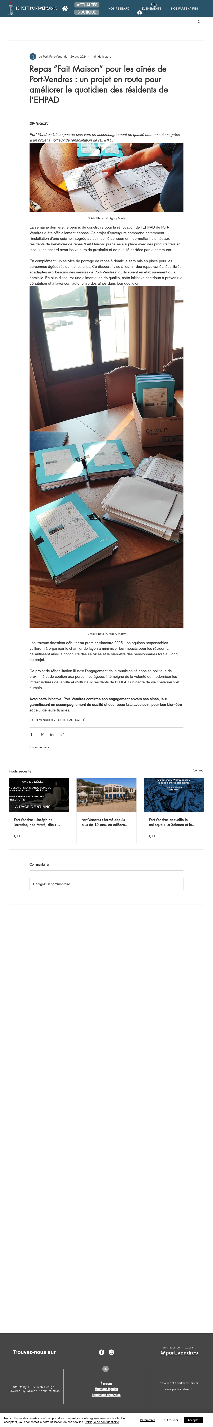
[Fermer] (208, 1420)
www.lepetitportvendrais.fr (179, 1383)
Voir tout (198, 770)
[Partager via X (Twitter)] (42, 734)
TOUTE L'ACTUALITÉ (70, 720)
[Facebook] (47, 8)
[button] (154, 6)
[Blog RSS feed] (105, 1369)
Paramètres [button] (147, 1420)
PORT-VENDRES (41, 720)
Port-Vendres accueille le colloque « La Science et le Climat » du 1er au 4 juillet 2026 (170, 822)
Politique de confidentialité (102, 1422)
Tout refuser (170, 1420)
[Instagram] (55, 8)
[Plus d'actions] (180, 56)
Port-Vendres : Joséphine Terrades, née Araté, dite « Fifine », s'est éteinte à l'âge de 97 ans (36, 822)
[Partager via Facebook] (31, 734)
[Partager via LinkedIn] (52, 734)
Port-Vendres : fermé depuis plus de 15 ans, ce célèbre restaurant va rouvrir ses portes (106, 822)
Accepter (193, 1420)
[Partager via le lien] (62, 734)
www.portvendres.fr (179, 1389)
